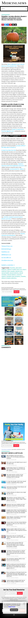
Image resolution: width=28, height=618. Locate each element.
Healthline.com (5, 252)
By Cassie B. (14, 478)
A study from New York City (8, 150)
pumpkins (17, 276)
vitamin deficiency (12, 278)
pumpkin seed (10, 276)
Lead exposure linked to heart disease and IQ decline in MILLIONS (16, 487)
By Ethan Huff (13, 459)
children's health (11, 269)
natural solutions (11, 274)
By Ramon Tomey (14, 519)
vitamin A (3, 278)
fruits (8, 271)
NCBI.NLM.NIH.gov (6, 249)
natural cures (18, 271)
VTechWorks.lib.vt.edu (7, 260)
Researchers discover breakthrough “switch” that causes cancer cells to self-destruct (15, 537)
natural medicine (14, 273)
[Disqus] (14, 367)
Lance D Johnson (11, 22)
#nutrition (12, 268)
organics (3, 276)
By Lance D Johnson (14, 556)
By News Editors (14, 526)
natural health (5, 273)
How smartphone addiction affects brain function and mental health (15, 559)
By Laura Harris (14, 514)
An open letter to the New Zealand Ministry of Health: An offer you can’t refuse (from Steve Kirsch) (16, 524)
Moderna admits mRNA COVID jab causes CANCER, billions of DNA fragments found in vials (16, 530)
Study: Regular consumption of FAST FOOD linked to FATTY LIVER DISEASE (16, 517)
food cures (19, 269)
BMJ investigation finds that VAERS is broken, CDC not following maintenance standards (15, 457)
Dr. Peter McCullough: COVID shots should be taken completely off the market (16, 482)
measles (12, 271)
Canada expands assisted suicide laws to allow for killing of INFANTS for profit (15, 581)
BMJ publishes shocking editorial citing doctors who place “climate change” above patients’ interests (16, 499)
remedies (23, 276)
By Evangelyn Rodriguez (15, 561)
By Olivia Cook (14, 465)
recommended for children (17, 169)
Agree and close (14, 609)
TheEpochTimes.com (6, 246)
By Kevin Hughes (14, 548)
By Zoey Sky (14, 489)
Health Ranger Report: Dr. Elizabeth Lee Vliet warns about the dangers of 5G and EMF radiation (15, 469)
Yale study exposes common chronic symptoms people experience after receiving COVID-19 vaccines (14, 476)
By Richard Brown (15, 507)
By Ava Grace (14, 484)
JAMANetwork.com (6, 254)
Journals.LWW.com (6, 257)
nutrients (19, 274)
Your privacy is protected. (6, 295)
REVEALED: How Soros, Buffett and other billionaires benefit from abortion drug (15, 505)
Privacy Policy (11, 606)
